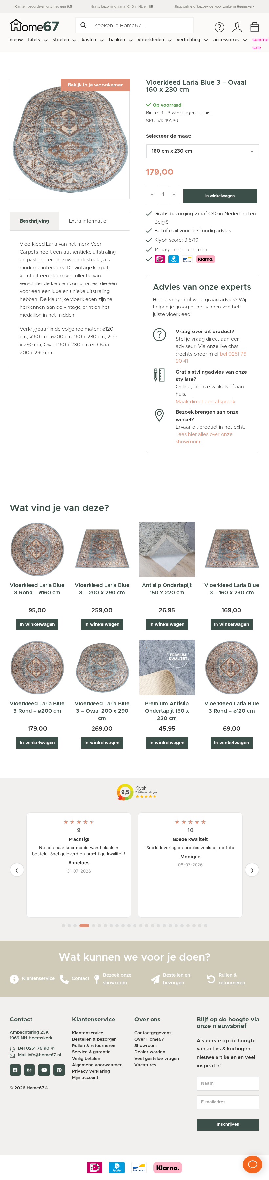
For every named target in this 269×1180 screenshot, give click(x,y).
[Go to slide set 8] (111, 925)
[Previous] (17, 870)
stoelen (61, 40)
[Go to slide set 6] (99, 925)
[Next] (252, 870)
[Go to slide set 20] (182, 925)
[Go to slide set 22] (194, 925)
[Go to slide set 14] (146, 925)
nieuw (16, 40)
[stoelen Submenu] (74, 40)
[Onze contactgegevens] (64, 979)
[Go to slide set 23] (199, 925)
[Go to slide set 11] (129, 925)
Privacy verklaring (91, 1071)
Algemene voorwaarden (97, 1065)
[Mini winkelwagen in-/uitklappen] (254, 27)
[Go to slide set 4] (84, 925)
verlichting (188, 40)
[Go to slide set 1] (63, 925)
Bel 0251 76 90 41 (36, 1048)
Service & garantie (91, 1052)
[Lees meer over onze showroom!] (97, 979)
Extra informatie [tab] (87, 221)
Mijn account (85, 1078)
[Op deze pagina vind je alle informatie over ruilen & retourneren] (211, 979)
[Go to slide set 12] (134, 925)
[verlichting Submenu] (206, 40)
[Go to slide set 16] (158, 925)
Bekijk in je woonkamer (95, 85)
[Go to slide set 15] (152, 925)
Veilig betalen (86, 1059)
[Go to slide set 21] (188, 925)
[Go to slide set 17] (164, 925)
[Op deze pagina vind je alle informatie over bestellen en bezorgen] (155, 979)
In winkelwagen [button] (37, 624)
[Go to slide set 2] (69, 925)
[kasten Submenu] (101, 40)
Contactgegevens (153, 1033)
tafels (34, 40)
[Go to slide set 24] (205, 925)
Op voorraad (167, 105)
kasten (89, 40)
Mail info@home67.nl (39, 1055)
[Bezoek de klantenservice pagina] (14, 979)
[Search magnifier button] (83, 25)
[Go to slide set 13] (140, 925)
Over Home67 (149, 1039)
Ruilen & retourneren (93, 1046)
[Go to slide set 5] (93, 925)
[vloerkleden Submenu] (169, 40)
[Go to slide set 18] (170, 925)
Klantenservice (38, 978)
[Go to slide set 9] (117, 925)
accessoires (226, 40)
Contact (80, 978)
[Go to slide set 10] (123, 925)
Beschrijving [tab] (34, 221)
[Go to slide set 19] (176, 925)
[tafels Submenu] (45, 40)
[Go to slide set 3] (75, 925)
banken (117, 40)
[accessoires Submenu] (245, 40)
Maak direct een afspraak (205, 401)
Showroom (145, 1046)
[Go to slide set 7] (105, 925)
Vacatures (145, 1065)
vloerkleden (151, 40)
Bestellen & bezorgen (94, 1039)
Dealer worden (149, 1052)
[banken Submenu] (130, 40)
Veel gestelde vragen (156, 1059)
